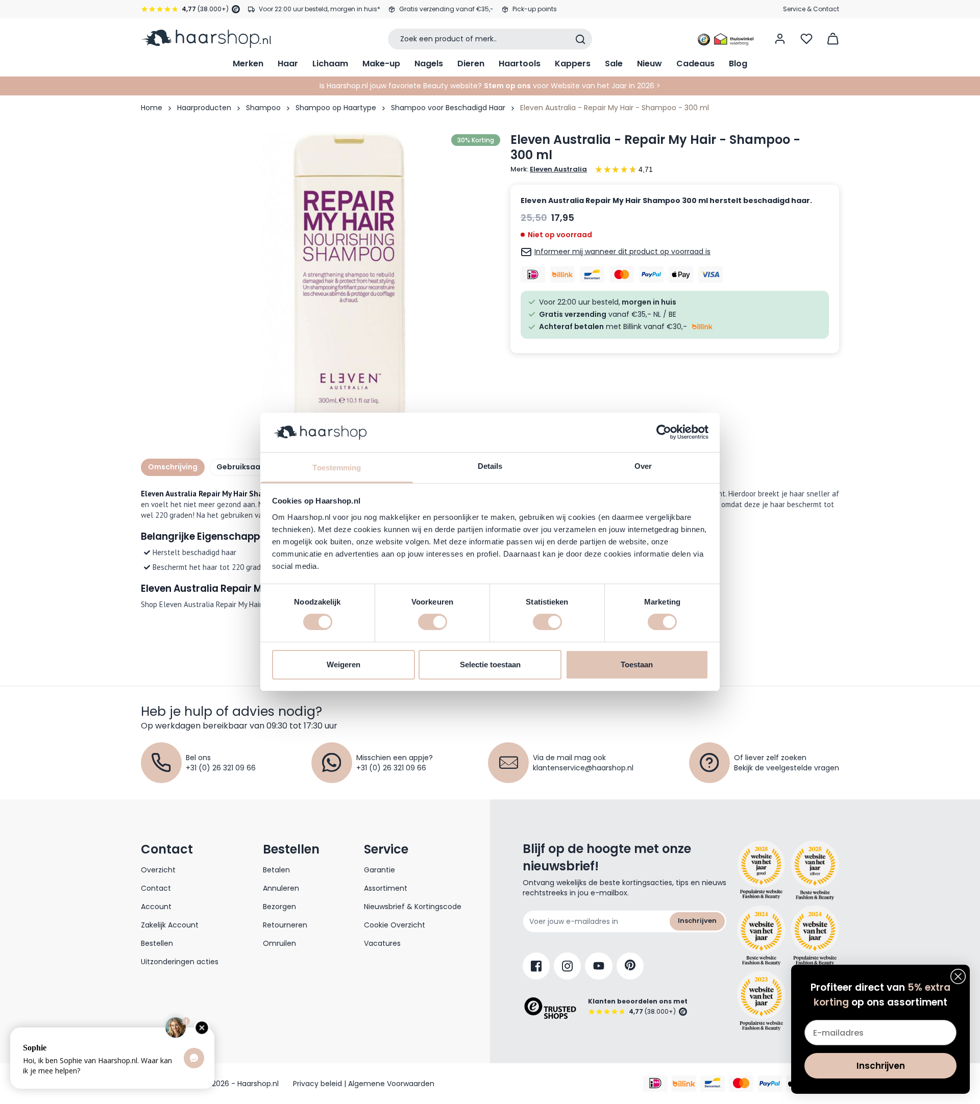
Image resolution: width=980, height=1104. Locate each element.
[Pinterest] (630, 966)
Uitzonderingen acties (179, 962)
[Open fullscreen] (349, 283)
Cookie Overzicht (394, 925)
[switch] (432, 622)
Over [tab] (643, 466)
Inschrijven (697, 920)
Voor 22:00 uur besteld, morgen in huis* (319, 9)
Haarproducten (204, 108)
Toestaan (637, 664)
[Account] (780, 39)
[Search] (580, 39)
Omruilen (279, 943)
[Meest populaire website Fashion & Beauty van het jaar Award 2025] (815, 870)
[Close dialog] (958, 976)
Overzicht (158, 870)
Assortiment (385, 888)
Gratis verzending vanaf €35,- (446, 9)
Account (156, 906)
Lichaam (330, 63)
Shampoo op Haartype (336, 108)
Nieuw (649, 63)
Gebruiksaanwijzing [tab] (253, 467)
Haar (288, 63)
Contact (156, 888)
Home (151, 108)
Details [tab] (490, 466)
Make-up (381, 63)
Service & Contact (811, 9)
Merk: (548, 169)
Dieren (470, 63)
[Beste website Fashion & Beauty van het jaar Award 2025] (761, 870)
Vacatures (382, 943)
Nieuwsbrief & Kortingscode (412, 906)
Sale (614, 63)
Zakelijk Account (170, 925)
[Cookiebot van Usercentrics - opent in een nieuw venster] (663, 432)
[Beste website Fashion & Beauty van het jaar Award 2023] (761, 1001)
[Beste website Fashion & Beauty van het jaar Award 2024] (761, 936)
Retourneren (285, 925)
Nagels (428, 63)
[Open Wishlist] (806, 39)
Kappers (573, 63)
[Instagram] (567, 966)
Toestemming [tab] (336, 467)
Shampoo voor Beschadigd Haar (448, 108)
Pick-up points (534, 9)
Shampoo (263, 108)
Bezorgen (279, 906)
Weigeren (343, 664)
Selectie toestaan (490, 664)
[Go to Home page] (206, 39)
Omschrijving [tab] (173, 467)
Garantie (379, 870)
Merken (248, 63)
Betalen (276, 870)
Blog (738, 63)
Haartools (520, 63)
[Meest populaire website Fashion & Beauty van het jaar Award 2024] (815, 936)
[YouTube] (598, 966)
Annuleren (281, 888)
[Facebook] (536, 966)
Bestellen (157, 943)
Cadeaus (695, 63)
